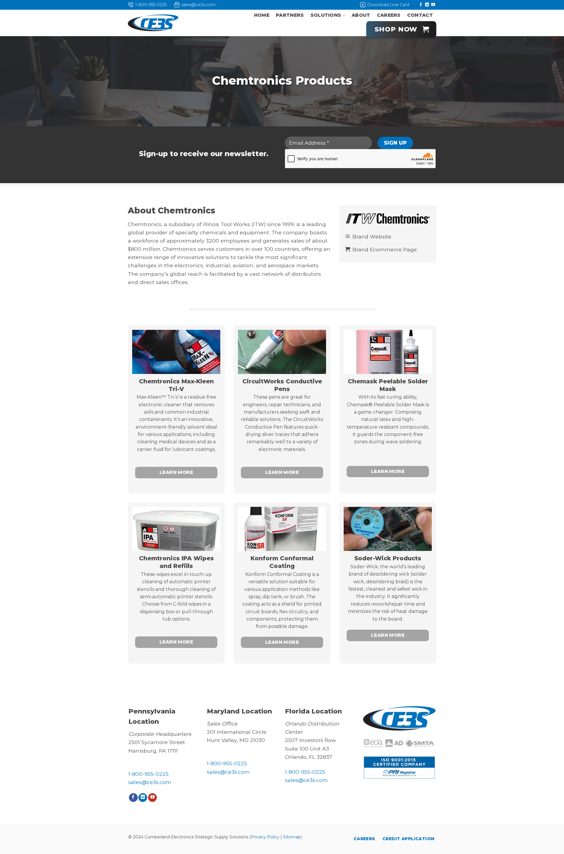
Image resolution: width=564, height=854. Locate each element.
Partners (290, 15)
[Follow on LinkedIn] (427, 5)
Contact (420, 15)
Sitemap (292, 837)
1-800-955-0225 (151, 4)
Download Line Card (388, 4)
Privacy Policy (265, 837)
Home (261, 15)
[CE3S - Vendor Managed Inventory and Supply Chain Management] (153, 22)
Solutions (325, 15)
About (361, 15)
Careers (389, 15)
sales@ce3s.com (198, 4)
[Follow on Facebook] (421, 5)
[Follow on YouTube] (433, 5)
